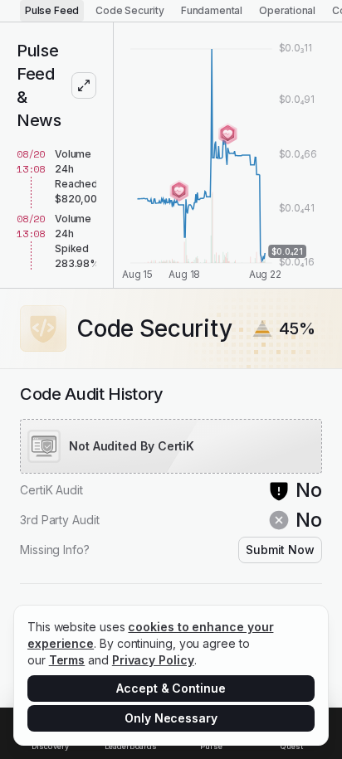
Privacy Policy (153, 660)
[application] (228, 155)
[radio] (52, 11)
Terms (67, 660)
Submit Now (280, 549)
